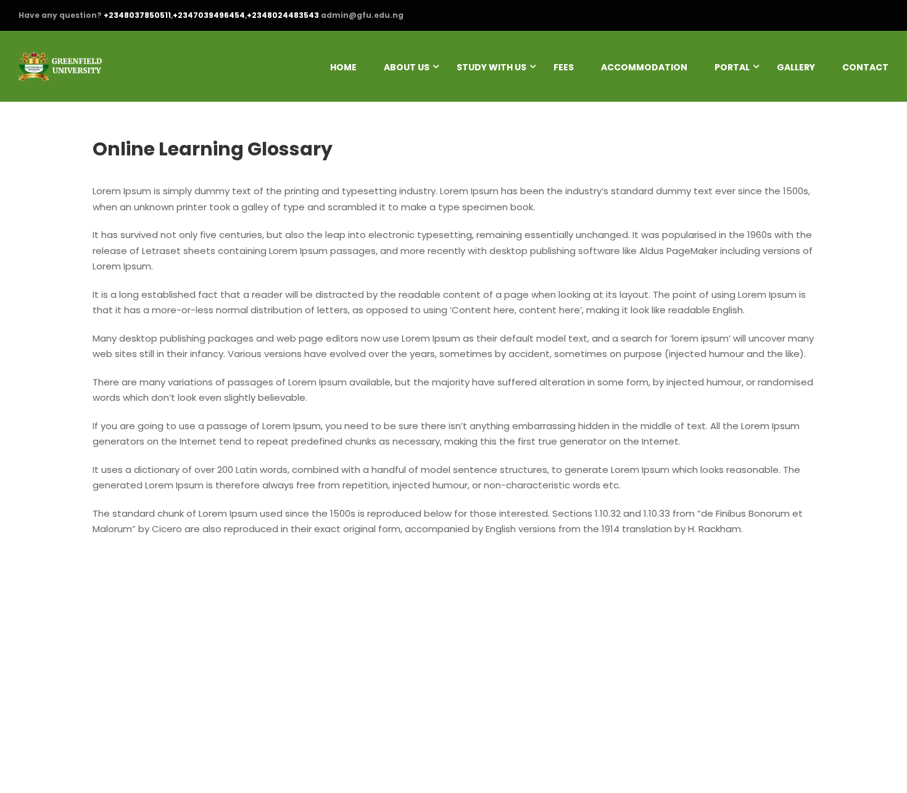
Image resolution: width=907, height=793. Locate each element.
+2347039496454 (209, 15)
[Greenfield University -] (60, 72)
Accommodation (644, 67)
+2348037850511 (137, 15)
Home (343, 67)
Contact (865, 67)
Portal (732, 67)
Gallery (796, 67)
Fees (563, 67)
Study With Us (491, 67)
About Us (406, 67)
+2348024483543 (283, 15)
